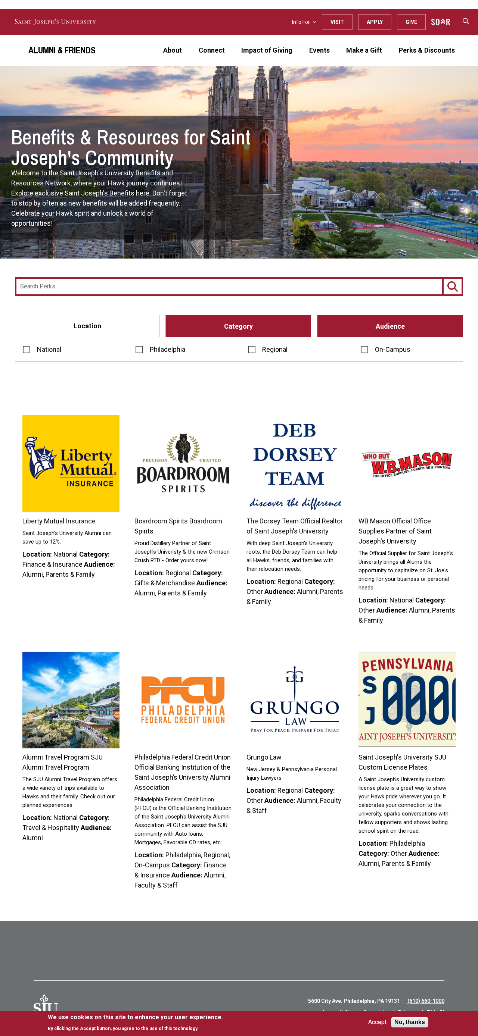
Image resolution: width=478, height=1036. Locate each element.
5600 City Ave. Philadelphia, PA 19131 (354, 1001)
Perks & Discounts (427, 50)
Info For (301, 22)
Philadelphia (167, 349)
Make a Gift (364, 50)
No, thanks (409, 1022)
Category (238, 326)
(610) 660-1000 (425, 1001)
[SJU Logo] (46, 1006)
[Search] (452, 286)
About (172, 50)
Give (411, 22)
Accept (377, 1022)
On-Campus (392, 349)
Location (87, 326)
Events (319, 50)
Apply (375, 22)
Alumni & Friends (62, 50)
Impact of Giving (266, 50)
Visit (337, 22)
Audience (390, 326)
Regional (275, 349)
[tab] (87, 325)
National (49, 349)
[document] (135, 1023)
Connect (212, 50)
